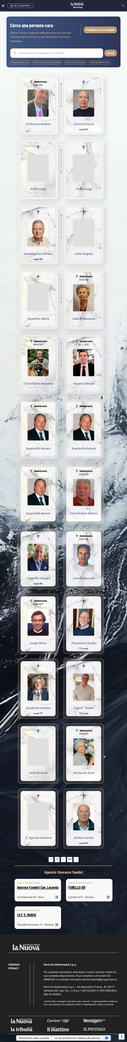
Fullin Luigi (38, 189)
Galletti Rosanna (83, 318)
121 (69, 859)
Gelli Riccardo (38, 773)
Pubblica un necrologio (100, 30)
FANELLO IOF (77, 887)
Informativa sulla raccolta (34, 1038)
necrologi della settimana (47, 62)
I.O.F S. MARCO (26, 915)
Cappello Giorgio (38, 578)
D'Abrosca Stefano (38, 124)
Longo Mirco (38, 643)
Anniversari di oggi (99, 62)
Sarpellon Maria (38, 318)
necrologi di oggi (20, 62)
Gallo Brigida (84, 254)
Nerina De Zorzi (83, 773)
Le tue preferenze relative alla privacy (77, 1038)
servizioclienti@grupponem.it (99, 979)
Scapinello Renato (38, 448)
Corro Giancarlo (84, 578)
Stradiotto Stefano (38, 708)
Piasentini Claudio (83, 643)
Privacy (13, 968)
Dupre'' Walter (83, 708)
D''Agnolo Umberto (38, 837)
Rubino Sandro (84, 837)
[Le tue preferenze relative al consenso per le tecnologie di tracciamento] (122, 1037)
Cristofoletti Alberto (83, 513)
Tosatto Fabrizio (84, 383)
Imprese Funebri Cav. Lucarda (37, 887)
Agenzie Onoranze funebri (63, 872)
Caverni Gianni (83, 124)
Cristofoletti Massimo (38, 383)
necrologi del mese (75, 62)
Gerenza (14, 964)
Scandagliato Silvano (38, 254)
